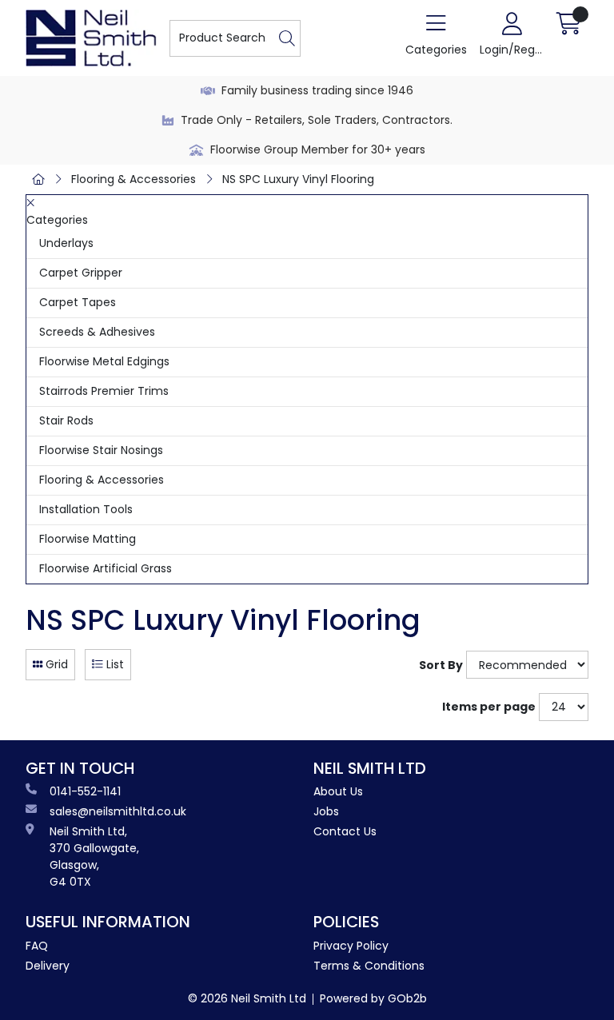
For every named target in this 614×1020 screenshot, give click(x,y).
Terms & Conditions (369, 966)
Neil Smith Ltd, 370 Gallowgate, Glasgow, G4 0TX (94, 856)
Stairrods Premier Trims (104, 391)
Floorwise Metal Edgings (104, 361)
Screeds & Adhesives (97, 332)
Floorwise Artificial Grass (105, 568)
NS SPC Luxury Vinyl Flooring (298, 179)
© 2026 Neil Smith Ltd (247, 998)
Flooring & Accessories (133, 179)
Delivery (48, 966)
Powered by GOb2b (373, 998)
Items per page (489, 707)
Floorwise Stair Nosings (101, 450)
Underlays (66, 243)
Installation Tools (86, 509)
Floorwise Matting (87, 539)
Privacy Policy (351, 946)
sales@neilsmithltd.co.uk (118, 811)
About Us (338, 791)
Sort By (441, 665)
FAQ (37, 946)
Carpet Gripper (80, 273)
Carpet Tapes (77, 302)
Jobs (326, 811)
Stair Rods (66, 420)
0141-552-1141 (85, 791)
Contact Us (345, 831)
